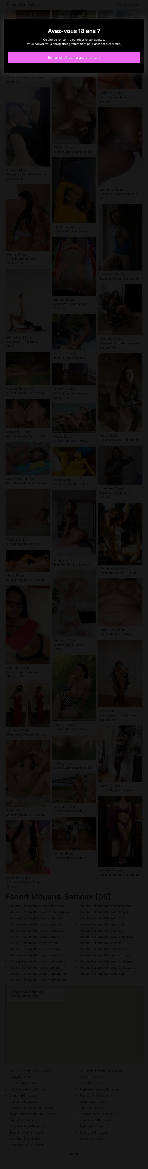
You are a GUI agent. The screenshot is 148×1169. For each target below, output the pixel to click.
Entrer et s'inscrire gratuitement (74, 57)
